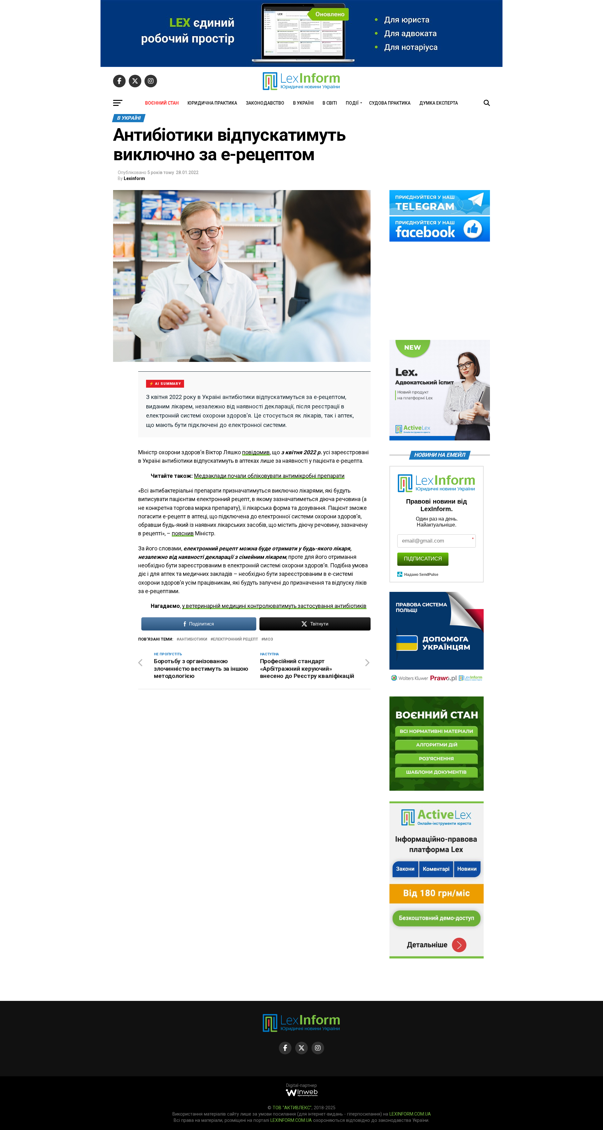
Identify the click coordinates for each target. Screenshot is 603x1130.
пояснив (183, 533)
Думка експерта (438, 103)
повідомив (256, 452)
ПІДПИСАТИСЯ (423, 559)
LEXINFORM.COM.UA (410, 1114)
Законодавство (265, 103)
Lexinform (134, 178)
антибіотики (193, 639)
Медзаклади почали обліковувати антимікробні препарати (269, 476)
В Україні (303, 103)
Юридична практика (212, 103)
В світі (330, 103)
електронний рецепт (235, 639)
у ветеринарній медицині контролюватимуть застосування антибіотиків (274, 606)
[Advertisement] (439, 291)
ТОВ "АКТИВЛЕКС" (292, 1108)
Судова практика (389, 103)
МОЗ (268, 639)
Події (352, 103)
